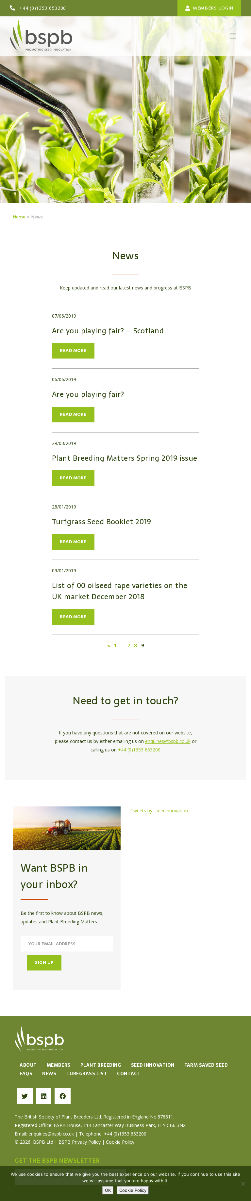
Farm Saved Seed (206, 1065)
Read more (73, 350)
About (28, 1065)
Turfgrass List (87, 1073)
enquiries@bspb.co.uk (168, 741)
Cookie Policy (120, 1142)
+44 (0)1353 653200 (42, 8)
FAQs (26, 1073)
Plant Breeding (100, 1065)
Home (19, 216)
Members (59, 1065)
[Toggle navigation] (233, 36)
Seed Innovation (153, 1065)
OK (108, 1190)
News (49, 1073)
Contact (129, 1073)
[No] (243, 1183)
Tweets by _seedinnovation (159, 810)
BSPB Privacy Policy (80, 1142)
